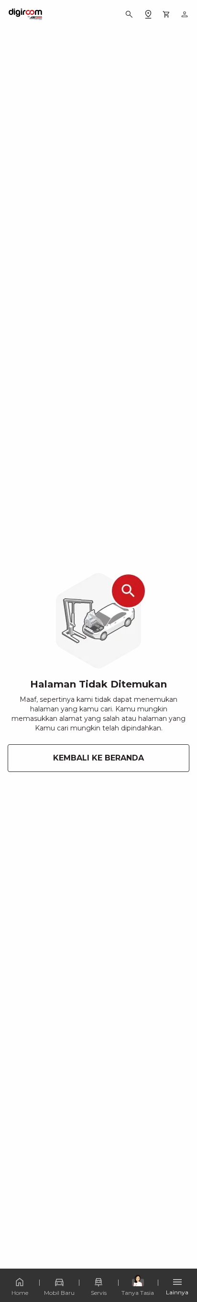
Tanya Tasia (137, 1292)
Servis (99, 1292)
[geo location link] (148, 14)
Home (19, 1292)
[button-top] (179, 1266)
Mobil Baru (59, 1292)
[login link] (184, 14)
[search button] (129, 14)
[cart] (166, 14)
